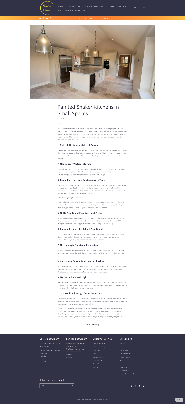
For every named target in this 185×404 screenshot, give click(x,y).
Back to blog (94, 324)
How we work (124, 350)
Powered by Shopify (103, 399)
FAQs (121, 360)
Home (1, 21)
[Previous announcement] (72, 18)
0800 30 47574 (44, 346)
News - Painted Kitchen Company (10, 21)
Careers (95, 367)
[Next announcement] (113, 18)
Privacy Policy (97, 350)
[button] (61, 6)
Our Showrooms (125, 357)
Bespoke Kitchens (125, 354)
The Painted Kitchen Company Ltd (89, 399)
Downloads (123, 367)
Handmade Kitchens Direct (128, 374)
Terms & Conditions (99, 343)
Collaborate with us (99, 360)
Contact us (123, 347)
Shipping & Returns (99, 347)
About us (122, 343)
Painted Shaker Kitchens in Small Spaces (27, 21)
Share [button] (61, 124)
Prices (121, 364)
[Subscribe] (72, 385)
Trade (94, 354)
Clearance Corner (98, 357)
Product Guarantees (99, 364)
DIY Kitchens (123, 370)
